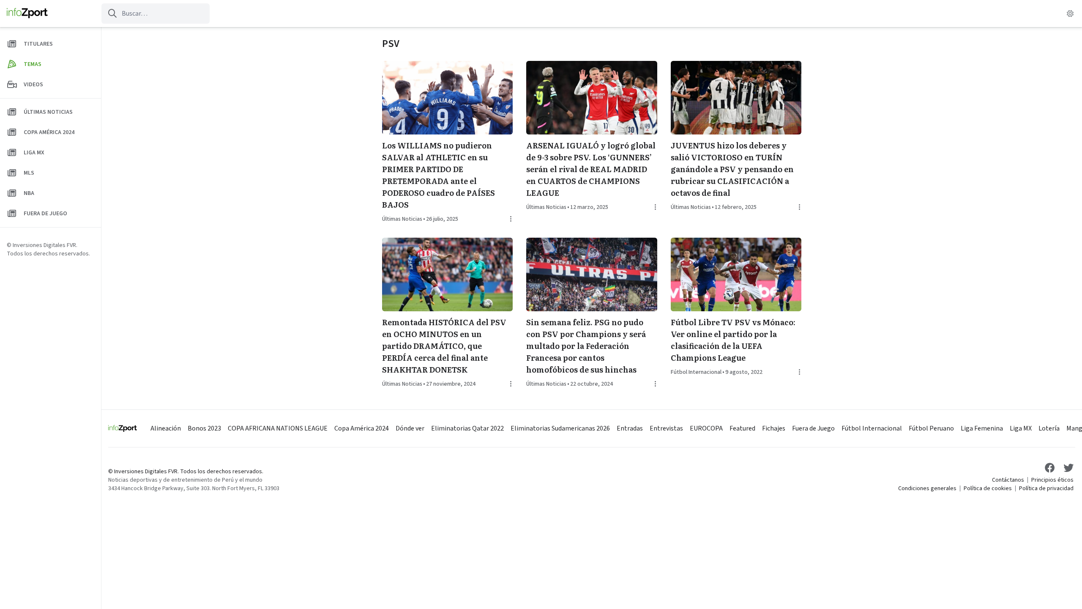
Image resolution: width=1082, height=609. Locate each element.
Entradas (630, 428)
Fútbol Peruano (931, 428)
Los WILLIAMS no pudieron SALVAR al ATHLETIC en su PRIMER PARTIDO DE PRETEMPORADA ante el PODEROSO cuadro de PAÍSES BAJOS (438, 175)
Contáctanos (1008, 480)
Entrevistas (666, 428)
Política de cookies (988, 488)
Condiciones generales (927, 488)
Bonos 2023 (204, 428)
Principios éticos (1052, 480)
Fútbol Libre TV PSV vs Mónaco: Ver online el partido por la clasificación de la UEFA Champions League (733, 339)
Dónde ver (410, 428)
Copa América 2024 (361, 428)
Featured (742, 428)
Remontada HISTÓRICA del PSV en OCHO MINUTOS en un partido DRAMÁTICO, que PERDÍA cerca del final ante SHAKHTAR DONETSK (444, 345)
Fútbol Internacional (696, 372)
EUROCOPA (706, 428)
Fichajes (773, 428)
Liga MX (1021, 428)
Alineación (165, 428)
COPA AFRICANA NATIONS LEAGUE (278, 428)
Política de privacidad (1046, 488)
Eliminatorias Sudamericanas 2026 (560, 428)
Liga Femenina (982, 428)
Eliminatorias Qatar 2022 (467, 428)
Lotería (1049, 428)
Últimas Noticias (402, 219)
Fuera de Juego (813, 428)
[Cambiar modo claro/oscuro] (1070, 13)
